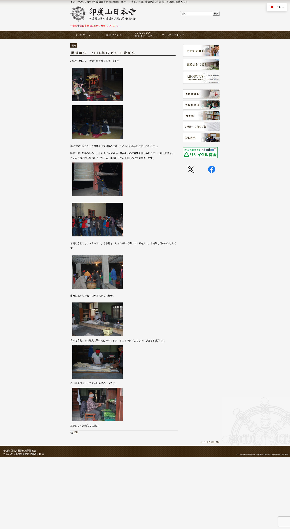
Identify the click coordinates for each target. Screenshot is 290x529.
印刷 (76, 432)
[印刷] (71, 432)
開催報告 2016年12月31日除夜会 (103, 53)
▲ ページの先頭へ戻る (210, 442)
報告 (73, 45)
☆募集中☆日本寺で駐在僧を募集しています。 (95, 25)
